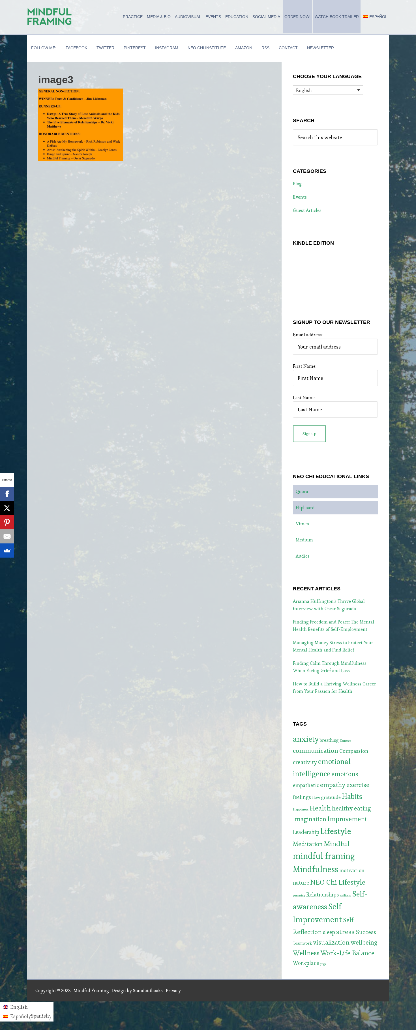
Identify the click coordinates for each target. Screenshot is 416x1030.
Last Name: (304, 398)
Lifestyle (335, 831)
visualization (331, 942)
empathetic (306, 785)
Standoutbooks (148, 991)
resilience (345, 895)
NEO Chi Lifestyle (337, 882)
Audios (303, 556)
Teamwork (302, 943)
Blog (297, 184)
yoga (323, 964)
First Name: (304, 366)
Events (300, 197)
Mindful (336, 843)
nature (301, 882)
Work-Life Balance (347, 953)
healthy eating (351, 808)
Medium (304, 540)
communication (315, 750)
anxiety (306, 739)
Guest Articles (307, 210)
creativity (305, 762)
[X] (7, 508)
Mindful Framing (49, 17)
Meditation (308, 844)
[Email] (7, 536)
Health (320, 807)
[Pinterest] (7, 522)
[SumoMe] (7, 550)
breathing (329, 740)
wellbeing (364, 942)
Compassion (353, 750)
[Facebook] (7, 494)
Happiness (300, 809)
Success (366, 932)
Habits (352, 796)
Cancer (345, 740)
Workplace (306, 963)
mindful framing (324, 856)
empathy (332, 785)
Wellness (306, 953)
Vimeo (302, 524)
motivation (351, 870)
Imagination (309, 819)
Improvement (347, 819)
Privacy (173, 991)
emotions (344, 774)
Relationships (322, 894)
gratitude (331, 797)
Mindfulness (315, 869)
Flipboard (305, 508)
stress (345, 931)
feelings (302, 797)
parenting (299, 895)
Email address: (308, 335)
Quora (302, 491)
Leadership (306, 832)
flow (316, 797)
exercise (357, 784)
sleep (329, 932)
